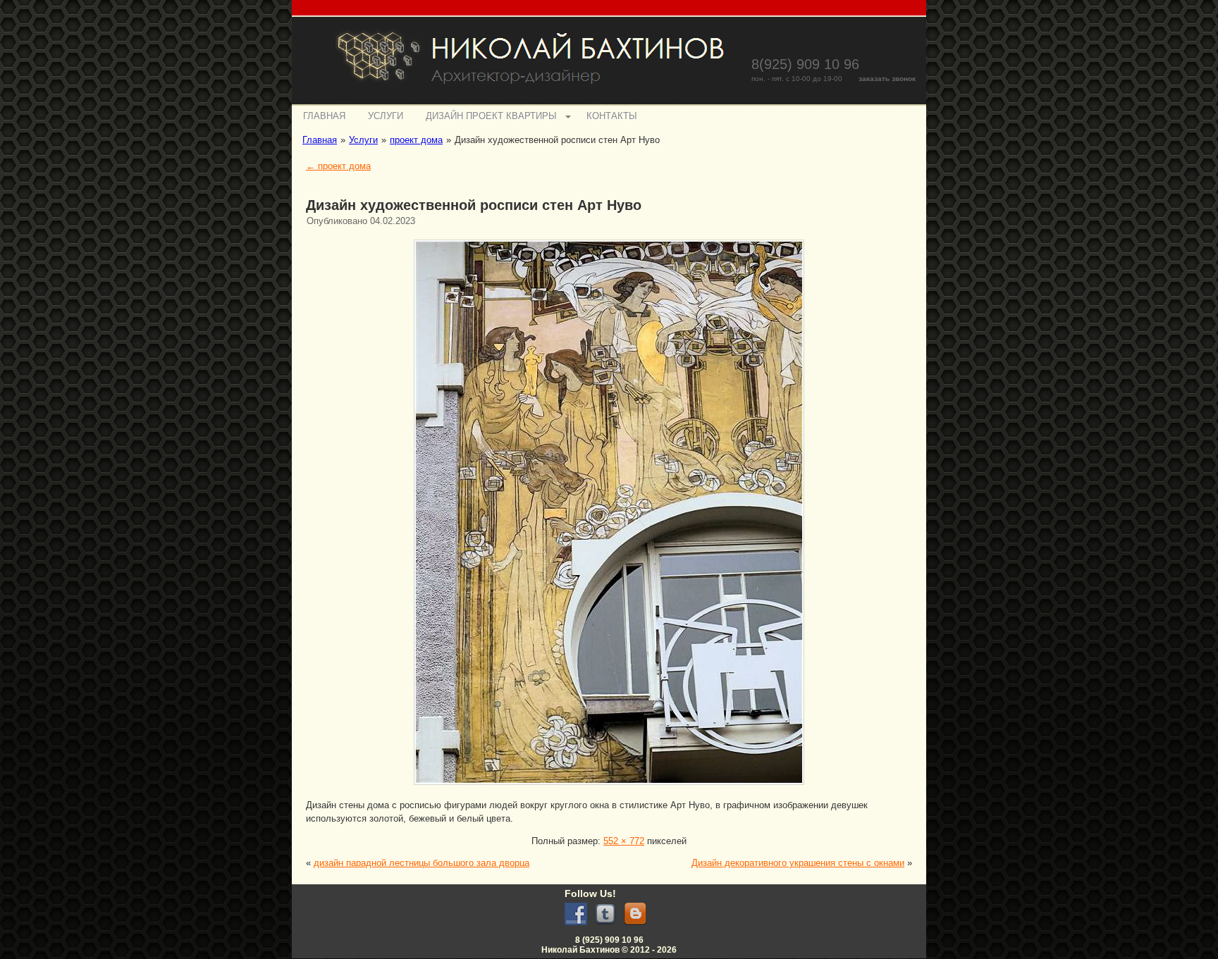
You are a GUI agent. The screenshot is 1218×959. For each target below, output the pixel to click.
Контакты (611, 116)
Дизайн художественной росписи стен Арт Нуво (473, 205)
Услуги (385, 116)
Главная (324, 116)
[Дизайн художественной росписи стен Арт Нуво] (609, 786)
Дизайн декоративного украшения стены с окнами (797, 863)
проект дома (338, 166)
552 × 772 (623, 841)
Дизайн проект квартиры (491, 116)
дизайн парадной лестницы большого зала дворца (421, 863)
